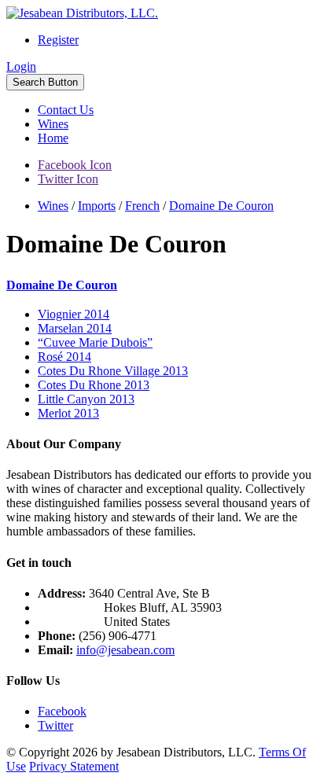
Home (53, 138)
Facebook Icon (75, 164)
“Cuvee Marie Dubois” (95, 342)
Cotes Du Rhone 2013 (93, 385)
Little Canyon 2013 (86, 399)
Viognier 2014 (73, 314)
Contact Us (66, 109)
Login (21, 66)
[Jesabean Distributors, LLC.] (82, 13)
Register (58, 39)
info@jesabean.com (125, 650)
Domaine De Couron (61, 285)
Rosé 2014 (64, 356)
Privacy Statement (74, 766)
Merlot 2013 (68, 413)
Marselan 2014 (75, 328)
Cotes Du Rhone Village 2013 (113, 370)
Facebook (62, 711)
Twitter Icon (68, 179)
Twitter (55, 725)
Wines (53, 124)
